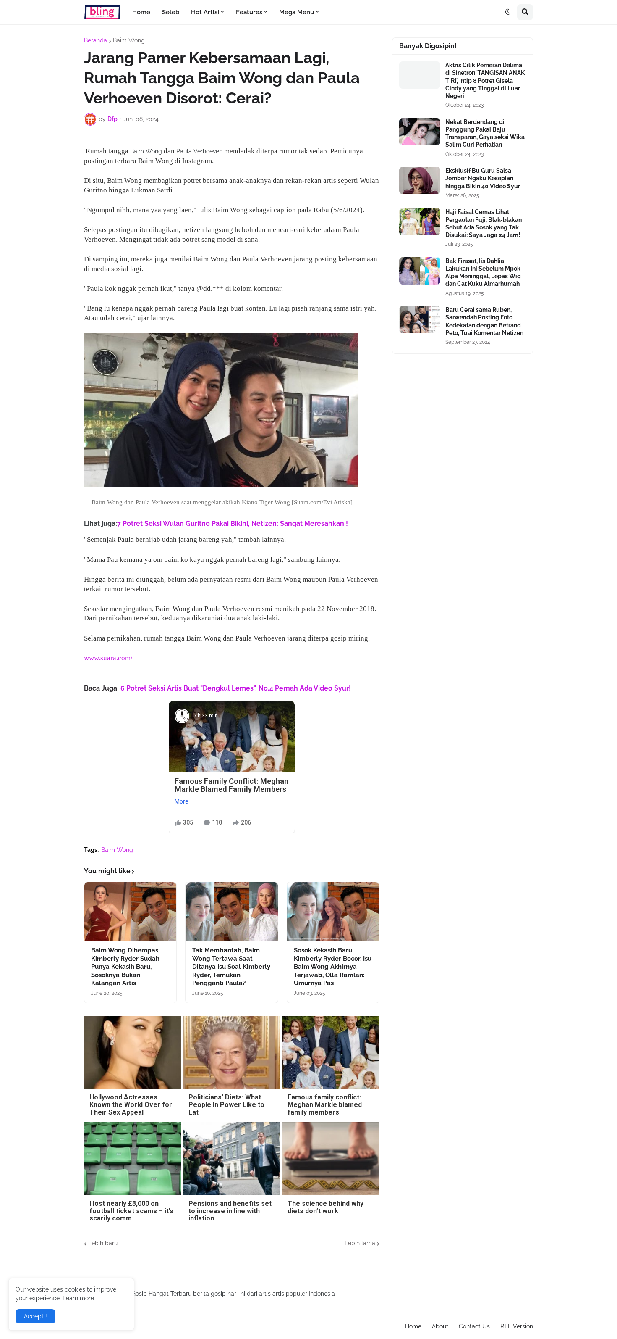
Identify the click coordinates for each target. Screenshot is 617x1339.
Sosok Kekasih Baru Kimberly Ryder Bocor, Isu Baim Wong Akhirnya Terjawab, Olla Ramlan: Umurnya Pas (332, 966)
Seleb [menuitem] (170, 12)
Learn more (78, 1298)
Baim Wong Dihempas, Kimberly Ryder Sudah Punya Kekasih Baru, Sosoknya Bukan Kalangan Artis (125, 966)
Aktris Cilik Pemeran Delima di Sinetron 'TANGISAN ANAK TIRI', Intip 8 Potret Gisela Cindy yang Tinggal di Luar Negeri (485, 80)
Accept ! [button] (35, 1316)
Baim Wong (129, 40)
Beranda (95, 40)
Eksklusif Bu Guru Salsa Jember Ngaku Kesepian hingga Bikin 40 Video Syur (482, 178)
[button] (508, 12)
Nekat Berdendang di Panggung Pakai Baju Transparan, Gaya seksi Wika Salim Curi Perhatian (485, 133)
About (440, 1326)
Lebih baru (103, 1243)
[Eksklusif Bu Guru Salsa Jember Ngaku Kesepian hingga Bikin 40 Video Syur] (419, 180)
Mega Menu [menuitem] (296, 12)
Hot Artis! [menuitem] (205, 12)
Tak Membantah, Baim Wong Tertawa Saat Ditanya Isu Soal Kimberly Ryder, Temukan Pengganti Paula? (231, 966)
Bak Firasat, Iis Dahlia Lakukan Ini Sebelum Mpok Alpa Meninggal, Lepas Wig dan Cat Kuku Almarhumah (483, 272)
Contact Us (474, 1326)
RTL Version (516, 1326)
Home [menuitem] (141, 12)
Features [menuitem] (249, 12)
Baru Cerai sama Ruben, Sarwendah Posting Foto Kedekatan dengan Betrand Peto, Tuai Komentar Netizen (484, 321)
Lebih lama (360, 1243)
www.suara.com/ (108, 658)
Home (413, 1326)
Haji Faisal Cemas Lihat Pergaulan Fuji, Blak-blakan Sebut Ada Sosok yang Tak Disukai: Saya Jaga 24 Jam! (483, 223)
